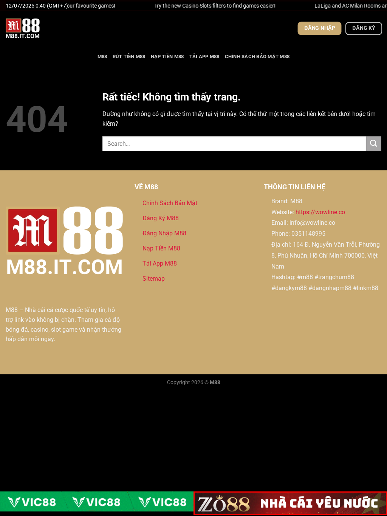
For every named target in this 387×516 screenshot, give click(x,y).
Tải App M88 (204, 56)
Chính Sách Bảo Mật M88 (257, 56)
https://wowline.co (320, 212)
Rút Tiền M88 (129, 56)
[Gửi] (373, 143)
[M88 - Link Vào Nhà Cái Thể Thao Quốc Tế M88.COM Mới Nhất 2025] (43, 28)
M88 (102, 56)
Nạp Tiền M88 (167, 56)
